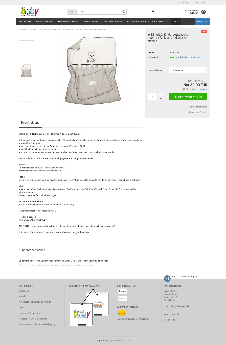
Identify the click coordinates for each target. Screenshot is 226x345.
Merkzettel (200, 2)
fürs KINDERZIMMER (67, 21)
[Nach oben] (217, 340)
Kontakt (22, 296)
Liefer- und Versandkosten (31, 313)
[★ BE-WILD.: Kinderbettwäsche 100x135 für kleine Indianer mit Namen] (93, 71)
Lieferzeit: (153, 57)
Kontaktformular (172, 314)
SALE (176, 21)
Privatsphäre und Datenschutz (33, 319)
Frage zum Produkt (198, 112)
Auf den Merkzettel (198, 107)
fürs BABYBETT (44, 21)
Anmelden (88, 265)
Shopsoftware (102, 340)
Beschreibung (30, 122)
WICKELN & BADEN (113, 21)
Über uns (202, 21)
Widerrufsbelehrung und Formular (35, 302)
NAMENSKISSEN (91, 21)
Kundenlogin (184, 2)
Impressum (24, 291)
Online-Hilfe (169, 319)
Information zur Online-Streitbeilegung (37, 324)
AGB (21, 307)
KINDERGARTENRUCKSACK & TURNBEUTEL (148, 21)
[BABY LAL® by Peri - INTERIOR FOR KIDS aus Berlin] (40, 12)
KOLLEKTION (25, 21)
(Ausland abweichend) (191, 57)
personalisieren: (155, 70)
